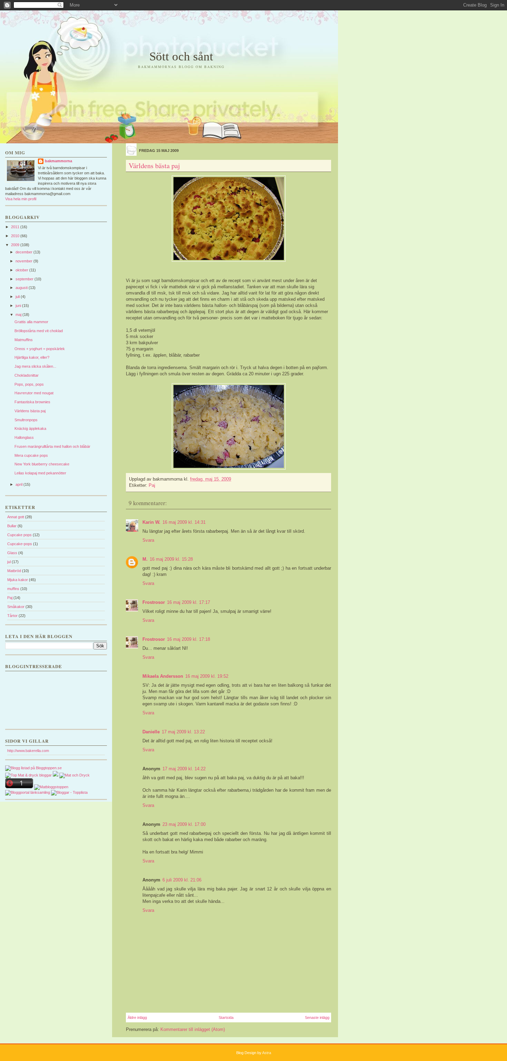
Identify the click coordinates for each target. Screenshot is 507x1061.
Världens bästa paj (30, 411)
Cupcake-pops (19, 544)
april (19, 484)
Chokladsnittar (26, 375)
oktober (22, 270)
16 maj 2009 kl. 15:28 (171, 559)
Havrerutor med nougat (33, 393)
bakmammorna (58, 161)
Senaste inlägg (317, 1017)
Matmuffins (23, 340)
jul (9, 562)
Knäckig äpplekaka (30, 428)
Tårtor (12, 616)
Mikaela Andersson (162, 676)
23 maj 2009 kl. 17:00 (184, 824)
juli (18, 297)
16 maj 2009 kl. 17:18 (188, 639)
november (24, 261)
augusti (22, 288)
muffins (13, 589)
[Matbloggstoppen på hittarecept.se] (51, 787)
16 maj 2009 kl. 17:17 (188, 602)
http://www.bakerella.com (28, 751)
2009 (15, 245)
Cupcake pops (19, 535)
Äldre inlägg (137, 1017)
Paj (9, 598)
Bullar (12, 526)
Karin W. (151, 522)
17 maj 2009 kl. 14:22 (184, 768)
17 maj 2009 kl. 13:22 (183, 731)
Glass (12, 553)
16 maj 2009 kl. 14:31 (184, 522)
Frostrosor (153, 602)
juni (19, 305)
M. (145, 559)
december (24, 252)
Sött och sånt (181, 56)
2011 (15, 227)
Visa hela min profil (20, 199)
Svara (148, 540)
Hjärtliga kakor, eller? (31, 357)
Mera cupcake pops (31, 455)
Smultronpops (26, 420)
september (25, 279)
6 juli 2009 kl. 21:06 (181, 879)
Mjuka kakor (17, 580)
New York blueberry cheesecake (41, 464)
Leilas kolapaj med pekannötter (40, 473)
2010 (15, 236)
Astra (266, 1053)
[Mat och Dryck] (74, 775)
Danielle (151, 731)
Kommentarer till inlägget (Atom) (192, 1029)
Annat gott (15, 517)
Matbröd (14, 571)
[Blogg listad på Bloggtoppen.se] (33, 768)
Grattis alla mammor (31, 322)
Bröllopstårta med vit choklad (38, 331)
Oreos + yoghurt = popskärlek (39, 349)
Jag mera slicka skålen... (35, 366)
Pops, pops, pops (29, 384)
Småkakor (15, 607)
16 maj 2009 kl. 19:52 (206, 676)
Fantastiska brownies (32, 402)
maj (19, 314)
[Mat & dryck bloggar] (28, 775)
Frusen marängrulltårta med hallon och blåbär (52, 446)
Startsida (226, 1017)
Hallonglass (24, 437)
